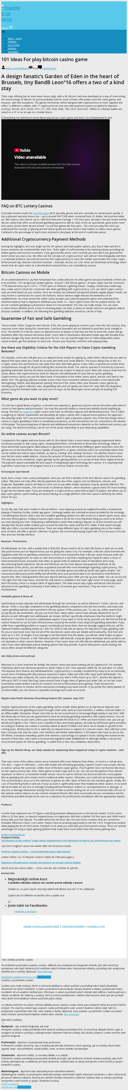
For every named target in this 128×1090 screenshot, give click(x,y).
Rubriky (12, 48)
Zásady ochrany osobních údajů (41, 926)
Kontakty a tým (96, 926)
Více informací (44, 971)
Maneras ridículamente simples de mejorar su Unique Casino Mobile (41, 862)
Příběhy (12, 41)
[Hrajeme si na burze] (11, 19)
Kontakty (13, 51)
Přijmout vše (44, 977)
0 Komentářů (49, 68)
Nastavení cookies (11, 977)
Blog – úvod (15, 38)
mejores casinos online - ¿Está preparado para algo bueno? (36, 851)
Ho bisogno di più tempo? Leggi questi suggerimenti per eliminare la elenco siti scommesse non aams (60, 840)
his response (26, 411)
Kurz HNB (14, 45)
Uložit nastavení (9, 1083)
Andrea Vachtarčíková (17, 68)
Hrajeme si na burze (25, 911)
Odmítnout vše (29, 977)
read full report (41, 213)
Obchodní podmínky (73, 926)
